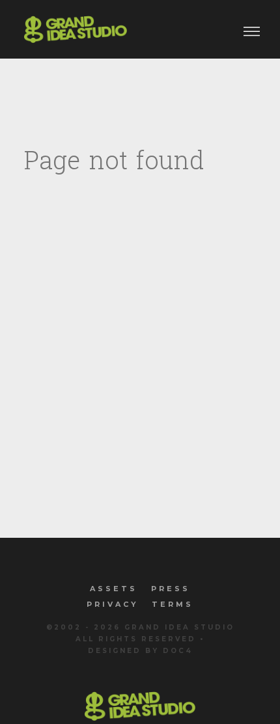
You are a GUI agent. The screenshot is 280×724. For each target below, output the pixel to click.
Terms (172, 604)
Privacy (113, 604)
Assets (113, 588)
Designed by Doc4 (140, 651)
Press (170, 588)
